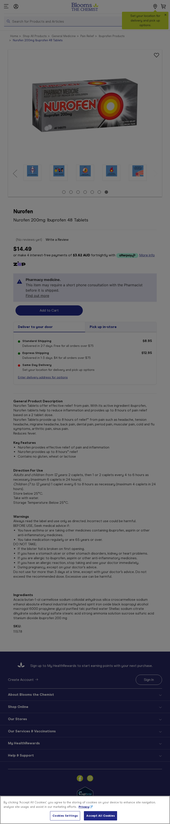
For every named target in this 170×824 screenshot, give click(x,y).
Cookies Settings (65, 815)
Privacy (84, 806)
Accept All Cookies (100, 815)
